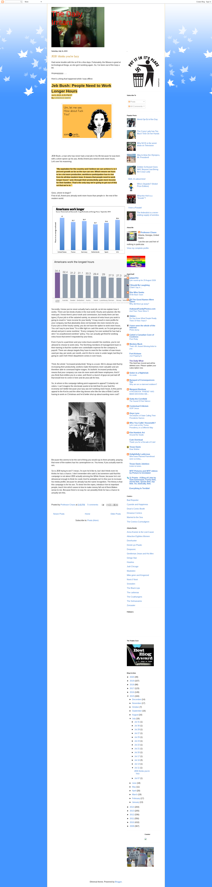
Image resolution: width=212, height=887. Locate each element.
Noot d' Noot (132, 579)
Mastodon (131, 571)
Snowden (131, 584)
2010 (132, 822)
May (134, 787)
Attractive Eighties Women (138, 536)
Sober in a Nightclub (138, 373)
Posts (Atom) (93, 520)
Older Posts (116, 514)
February (136, 798)
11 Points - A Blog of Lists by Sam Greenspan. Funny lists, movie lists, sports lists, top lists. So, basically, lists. (142, 481)
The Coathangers (134, 597)
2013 (132, 811)
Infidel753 (133, 278)
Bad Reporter (133, 500)
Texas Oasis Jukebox (139, 464)
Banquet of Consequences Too (141, 381)
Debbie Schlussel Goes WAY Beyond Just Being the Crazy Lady (147, 169)
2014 (132, 807)
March (135, 794)
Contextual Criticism (138, 406)
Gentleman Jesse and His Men (140, 554)
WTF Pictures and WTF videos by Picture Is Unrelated (143, 472)
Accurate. (133, 375)
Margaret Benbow (137, 389)
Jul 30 (137, 726)
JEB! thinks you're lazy (65, 56)
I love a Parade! (135, 208)
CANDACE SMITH (62, 98)
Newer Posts (58, 514)
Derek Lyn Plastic (134, 545)
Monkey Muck (135, 344)
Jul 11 (137, 768)
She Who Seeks (136, 292)
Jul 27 (137, 733)
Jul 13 (137, 764)
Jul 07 (137, 778)
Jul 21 (137, 749)
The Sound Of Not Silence (139, 401)
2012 (132, 815)
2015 (132, 696)
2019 (132, 681)
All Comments (136, 106)
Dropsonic (131, 549)
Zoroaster (131, 605)
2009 (132, 826)
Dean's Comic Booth (136, 509)
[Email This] (107, 505)
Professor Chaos (148, 232)
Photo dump (134, 330)
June (134, 783)
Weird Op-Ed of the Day (147, 119)
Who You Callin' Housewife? (142, 423)
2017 (132, 688)
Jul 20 (137, 752)
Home (87, 514)
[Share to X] (112, 505)
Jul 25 (137, 737)
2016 (132, 692)
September (137, 711)
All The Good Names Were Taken (141, 301)
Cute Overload (136, 440)
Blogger (118, 882)
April (134, 791)
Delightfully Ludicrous (139, 454)
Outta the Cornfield (138, 399)
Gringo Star (132, 558)
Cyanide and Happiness (137, 504)
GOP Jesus (134, 408)
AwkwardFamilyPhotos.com (142, 309)
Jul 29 (137, 729)
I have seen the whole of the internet (142, 327)
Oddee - (133, 316)
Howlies (130, 562)
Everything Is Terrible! (139, 488)
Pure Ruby (133, 339)
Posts (132, 102)
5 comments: (93, 505)
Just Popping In (135, 356)
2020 (132, 677)
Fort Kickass (135, 354)
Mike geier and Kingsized (138, 575)
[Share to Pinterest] (117, 505)
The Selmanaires (134, 601)
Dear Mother (134, 449)
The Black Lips (133, 588)
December (137, 699)
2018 (132, 685)
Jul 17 (137, 756)
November (137, 703)
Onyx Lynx (134, 413)
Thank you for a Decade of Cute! (142, 442)
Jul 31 (137, 722)
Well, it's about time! (137, 179)
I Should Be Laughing (139, 285)
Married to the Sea (135, 517)
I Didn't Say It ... (135, 287)
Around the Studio (136, 435)
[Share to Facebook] (114, 505)
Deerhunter (132, 541)
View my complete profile (138, 248)
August (135, 715)
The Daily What (136, 361)
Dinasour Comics (134, 513)
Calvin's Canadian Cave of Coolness (141, 336)
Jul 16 (137, 760)
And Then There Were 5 (139, 311)
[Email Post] (103, 505)
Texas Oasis (135, 447)
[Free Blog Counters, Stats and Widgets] (146, 839)
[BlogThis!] (110, 505)
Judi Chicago (132, 566)
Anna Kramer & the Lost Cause (140, 532)
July (134, 719)
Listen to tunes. (135, 466)
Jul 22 (137, 745)
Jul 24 (137, 741)
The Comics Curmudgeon (138, 522)
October (135, 707)
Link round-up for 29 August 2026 (142, 280)
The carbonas (133, 592)
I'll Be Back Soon (136, 295)
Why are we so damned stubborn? (143, 384)
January (136, 802)
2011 (132, 818)
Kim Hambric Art (137, 433)
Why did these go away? (139, 304)
